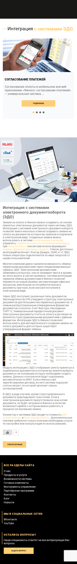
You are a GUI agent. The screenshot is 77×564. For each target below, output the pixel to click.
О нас (7, 471)
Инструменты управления (20, 486)
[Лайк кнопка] (7, 432)
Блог (7, 498)
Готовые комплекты (16, 482)
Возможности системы (18, 478)
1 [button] (33, 112)
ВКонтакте (10, 519)
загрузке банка (17, 246)
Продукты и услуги (15, 474)
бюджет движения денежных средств (26, 249)
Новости (9, 502)
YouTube (9, 523)
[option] (38, 78)
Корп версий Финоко (37, 417)
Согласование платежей (25, 79)
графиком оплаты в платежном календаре (42, 243)
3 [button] (40, 112)
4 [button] (43, 112)
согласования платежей (48, 240)
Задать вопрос (18, 551)
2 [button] (37, 112)
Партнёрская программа (19, 490)
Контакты (10, 494)
